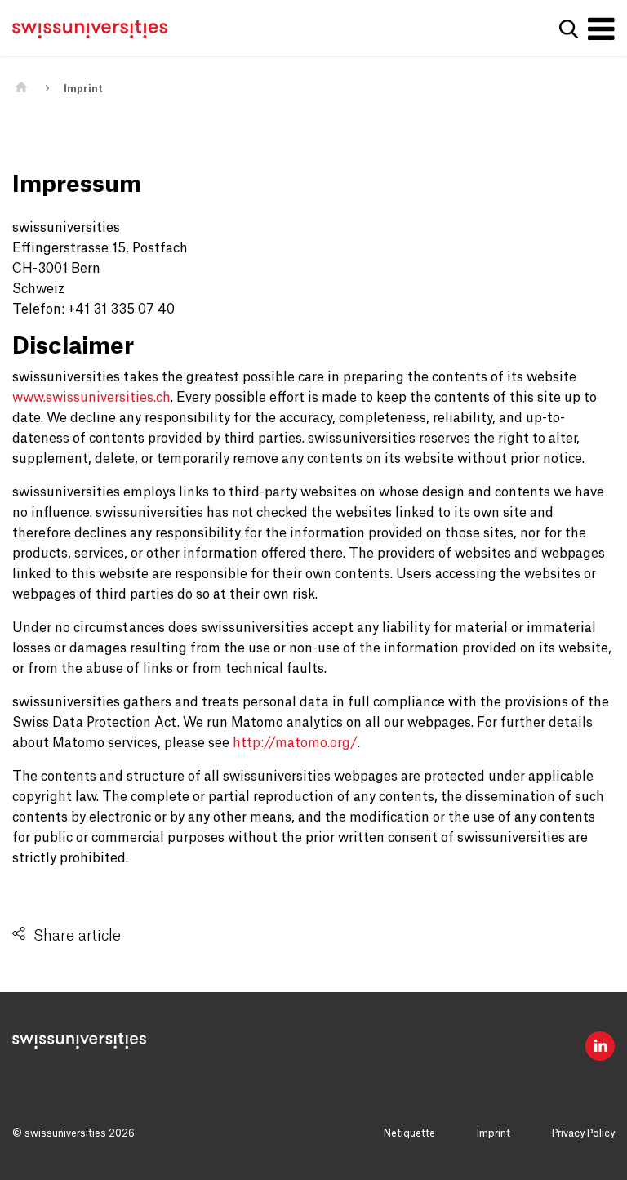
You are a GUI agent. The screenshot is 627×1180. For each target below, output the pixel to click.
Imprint (83, 89)
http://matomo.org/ (295, 743)
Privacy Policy (583, 1133)
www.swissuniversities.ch (91, 397)
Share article (77, 935)
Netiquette (409, 1133)
